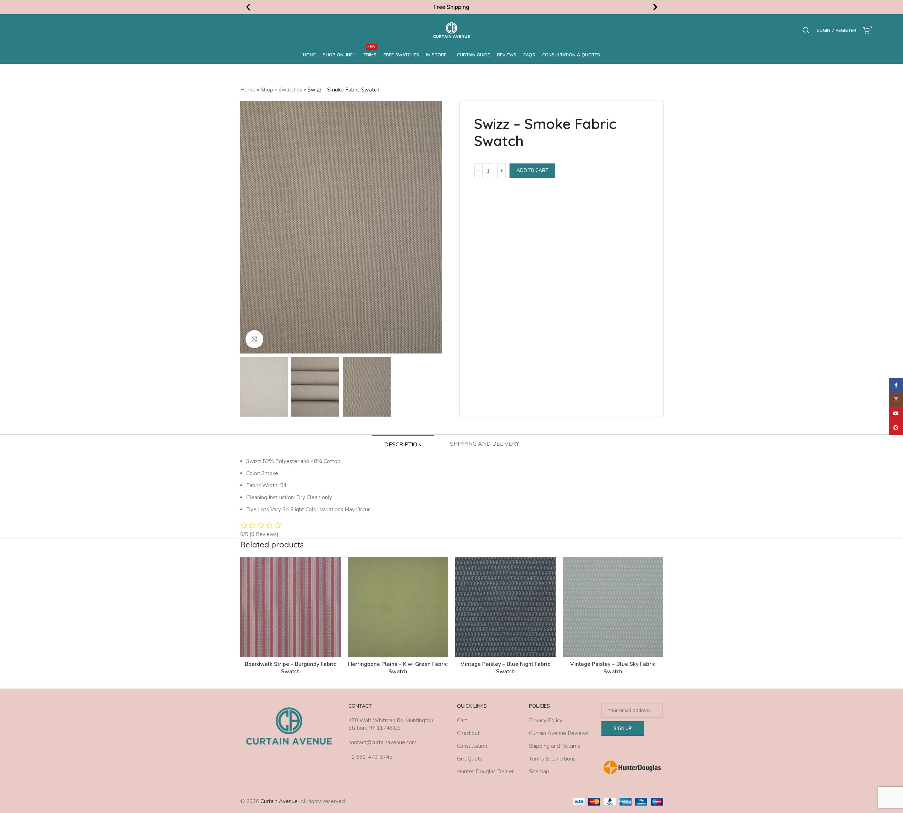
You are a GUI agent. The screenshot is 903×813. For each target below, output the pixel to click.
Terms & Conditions (552, 758)
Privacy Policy (545, 720)
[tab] (403, 444)
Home (247, 89)
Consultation (472, 746)
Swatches (290, 89)
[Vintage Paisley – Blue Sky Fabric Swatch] (613, 607)
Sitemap (539, 771)
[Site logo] (451, 29)
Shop (267, 89)
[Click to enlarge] (254, 339)
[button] (248, 7)
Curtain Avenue (279, 801)
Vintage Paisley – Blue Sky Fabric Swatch (612, 668)
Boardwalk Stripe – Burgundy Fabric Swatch (290, 668)
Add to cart (532, 170)
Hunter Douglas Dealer (485, 771)
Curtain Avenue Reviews (559, 733)
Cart (462, 720)
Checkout (468, 733)
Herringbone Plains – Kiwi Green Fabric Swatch (397, 668)
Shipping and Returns (554, 746)
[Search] (806, 30)
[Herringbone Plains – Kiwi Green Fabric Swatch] (398, 607)
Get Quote (470, 758)
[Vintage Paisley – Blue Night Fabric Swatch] (505, 607)
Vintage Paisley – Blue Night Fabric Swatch (505, 668)
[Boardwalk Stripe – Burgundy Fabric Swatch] (290, 607)
